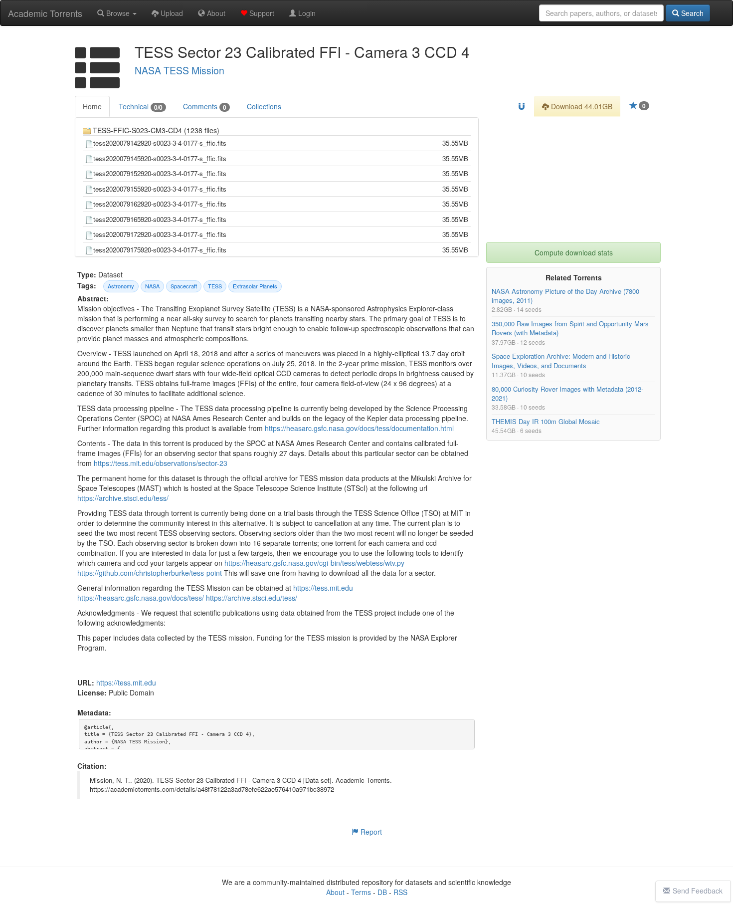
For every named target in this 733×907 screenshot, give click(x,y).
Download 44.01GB (580, 106)
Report (370, 832)
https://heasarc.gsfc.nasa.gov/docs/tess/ (140, 598)
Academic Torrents (45, 12)
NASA (152, 286)
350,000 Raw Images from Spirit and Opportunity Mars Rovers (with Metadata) (570, 328)
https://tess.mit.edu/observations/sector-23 (160, 463)
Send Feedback (698, 891)
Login (306, 13)
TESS (215, 286)
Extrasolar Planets (255, 286)
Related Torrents (574, 277)
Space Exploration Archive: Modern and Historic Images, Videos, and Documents (561, 361)
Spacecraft (184, 286)
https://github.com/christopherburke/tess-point (149, 573)
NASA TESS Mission (179, 70)
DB (382, 892)
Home (92, 106)
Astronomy (121, 286)
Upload (171, 13)
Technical (141, 106)
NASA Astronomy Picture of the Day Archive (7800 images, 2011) (565, 295)
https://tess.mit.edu (323, 588)
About (215, 13)
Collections (264, 106)
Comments (204, 106)
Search (691, 13)
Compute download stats (574, 252)
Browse (118, 13)
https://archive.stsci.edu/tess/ (123, 498)
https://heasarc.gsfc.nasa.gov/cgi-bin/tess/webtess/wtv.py (314, 563)
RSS (400, 892)
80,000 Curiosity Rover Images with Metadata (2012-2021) (567, 393)
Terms (361, 892)
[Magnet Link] (521, 106)
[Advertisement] (573, 179)
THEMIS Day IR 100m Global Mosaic (546, 421)
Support (260, 13)
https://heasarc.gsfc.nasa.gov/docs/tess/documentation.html (359, 428)
